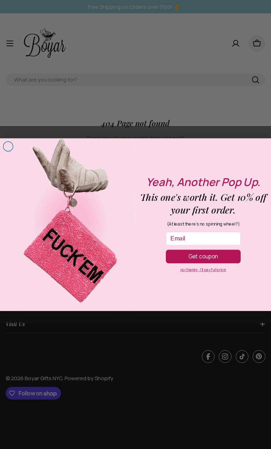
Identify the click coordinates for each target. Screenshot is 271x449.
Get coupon (203, 256)
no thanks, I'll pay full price (203, 269)
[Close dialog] (8, 146)
